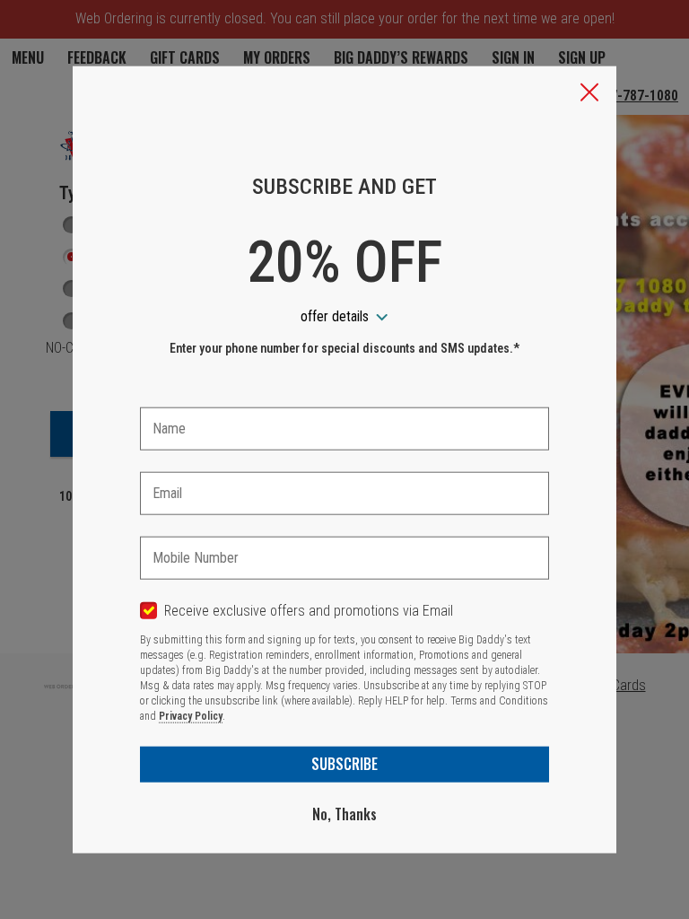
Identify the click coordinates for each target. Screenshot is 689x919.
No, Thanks (344, 814)
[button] (589, 94)
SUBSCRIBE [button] (344, 764)
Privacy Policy (190, 716)
